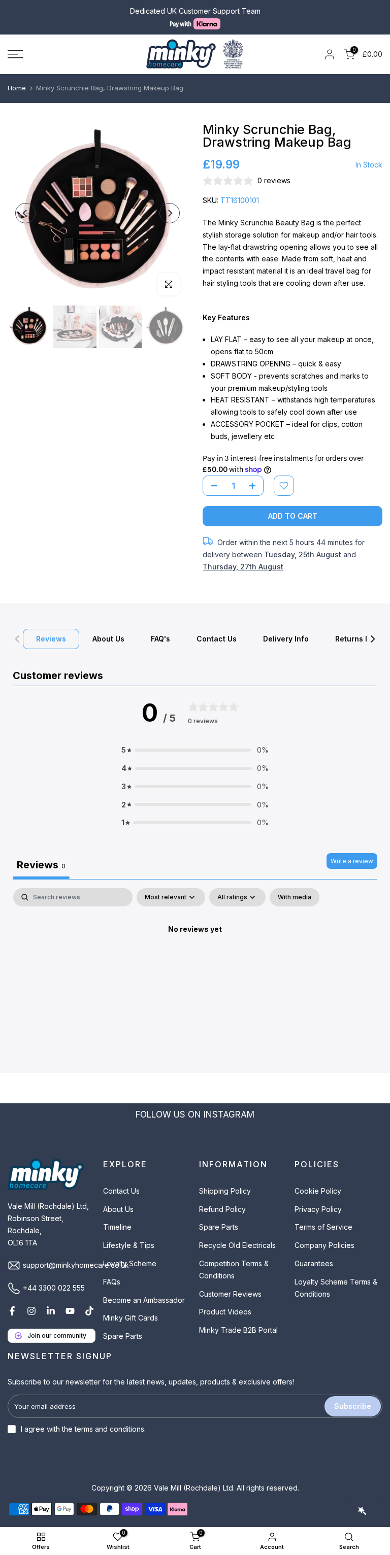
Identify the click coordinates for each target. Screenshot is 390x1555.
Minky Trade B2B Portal (238, 1330)
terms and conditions (109, 1429)
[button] (195, 750)
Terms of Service (323, 1227)
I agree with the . (83, 1429)
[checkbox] (294, 897)
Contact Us (217, 638)
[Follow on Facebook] (12, 1311)
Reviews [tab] (41, 865)
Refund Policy (222, 1209)
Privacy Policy (318, 1209)
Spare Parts (122, 1336)
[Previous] (25, 213)
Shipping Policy (225, 1191)
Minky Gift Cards (130, 1317)
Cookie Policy (318, 1191)
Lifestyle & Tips (128, 1245)
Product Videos (225, 1311)
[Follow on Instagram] (31, 1311)
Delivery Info (286, 638)
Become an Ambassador (144, 1300)
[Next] (169, 213)
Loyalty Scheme (129, 1263)
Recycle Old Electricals (237, 1245)
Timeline (117, 1227)
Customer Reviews (230, 1294)
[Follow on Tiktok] (89, 1311)
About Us (108, 638)
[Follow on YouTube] (70, 1311)
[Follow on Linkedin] (50, 1311)
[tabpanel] (195, 964)
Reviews (51, 638)
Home (17, 88)
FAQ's (160, 638)
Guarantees (314, 1263)
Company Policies (324, 1245)
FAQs (111, 1281)
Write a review (352, 861)
